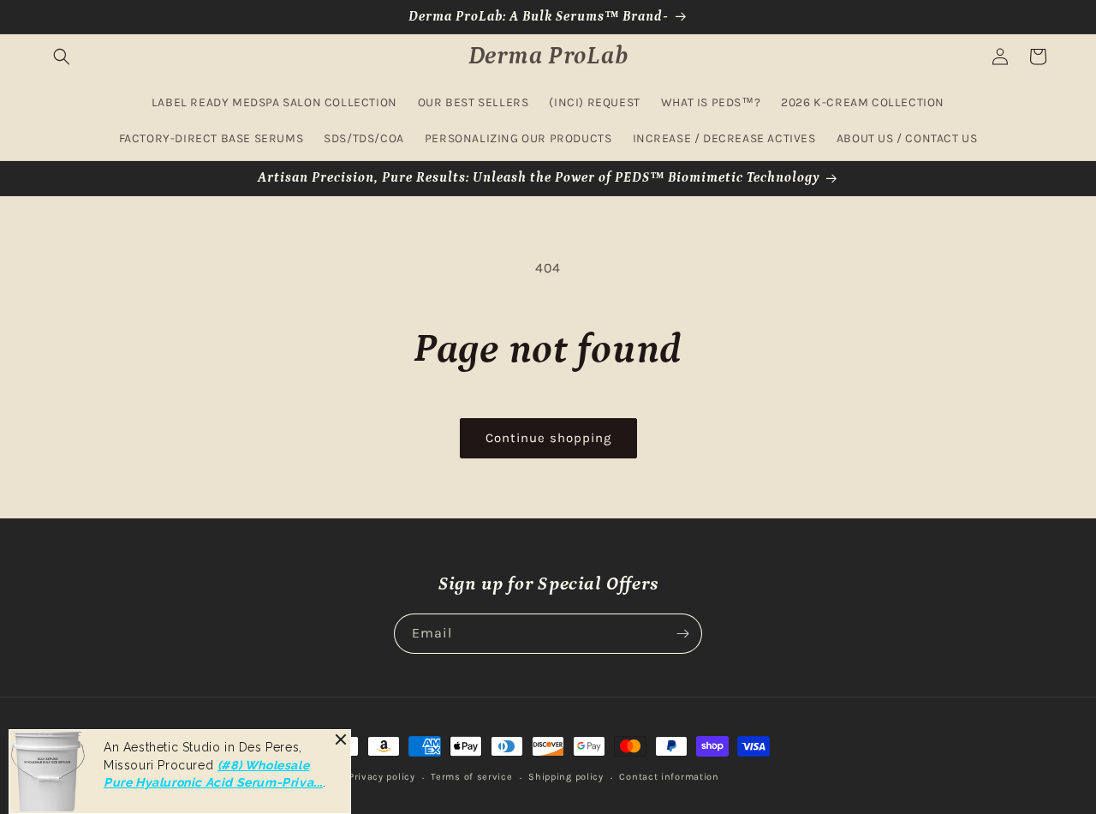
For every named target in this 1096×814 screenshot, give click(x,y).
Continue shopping (548, 438)
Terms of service (471, 776)
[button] (61, 56)
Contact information (668, 776)
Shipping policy (566, 776)
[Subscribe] (682, 633)
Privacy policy (381, 776)
